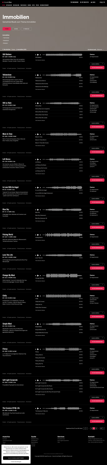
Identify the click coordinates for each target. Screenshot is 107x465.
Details (4, 68)
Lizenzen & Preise (7, 440)
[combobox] (100, 49)
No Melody (94, 82)
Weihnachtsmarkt (44, 5)
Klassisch (6, 40)
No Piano (93, 384)
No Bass (93, 163)
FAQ (59, 442)
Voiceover (93, 191)
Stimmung (26, 28)
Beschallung (16, 5)
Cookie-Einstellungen (16, 461)
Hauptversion (94, 56)
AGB (4, 444)
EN (104, 2)
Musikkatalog (34, 438)
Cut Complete (95, 107)
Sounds (29, 5)
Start (45, 453)
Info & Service (61, 438)
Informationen (51, 453)
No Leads (93, 112)
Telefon (33, 444)
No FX (92, 166)
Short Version (94, 303)
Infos (33, 5)
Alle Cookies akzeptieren (16, 458)
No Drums (94, 80)
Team (4, 442)
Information (28, 68)
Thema (7, 28)
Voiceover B (94, 215)
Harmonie (6, 38)
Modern (5, 43)
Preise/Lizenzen (21, 68)
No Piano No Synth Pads (97, 387)
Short (92, 78)
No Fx (92, 301)
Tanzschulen (23, 5)
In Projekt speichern (11, 68)
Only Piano (94, 110)
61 (101, 428)
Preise (37, 5)
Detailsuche (9, 5)
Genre (16, 28)
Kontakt (5, 438)
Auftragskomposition (63, 440)
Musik (3, 5)
